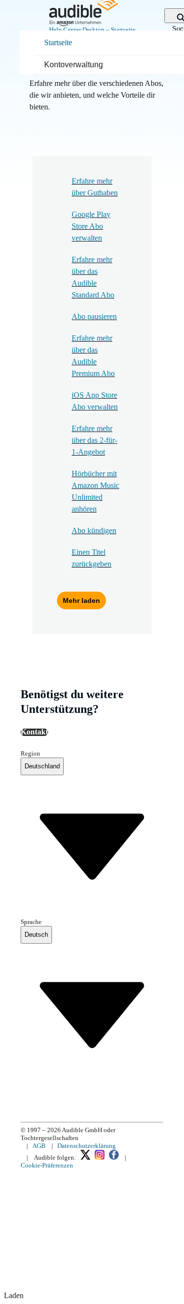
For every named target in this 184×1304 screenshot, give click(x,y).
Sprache (31, 921)
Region (30, 753)
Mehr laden (81, 600)
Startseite (58, 42)
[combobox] (42, 766)
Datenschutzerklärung (86, 1145)
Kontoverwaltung (73, 64)
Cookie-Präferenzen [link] (47, 1165)
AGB (39, 1145)
